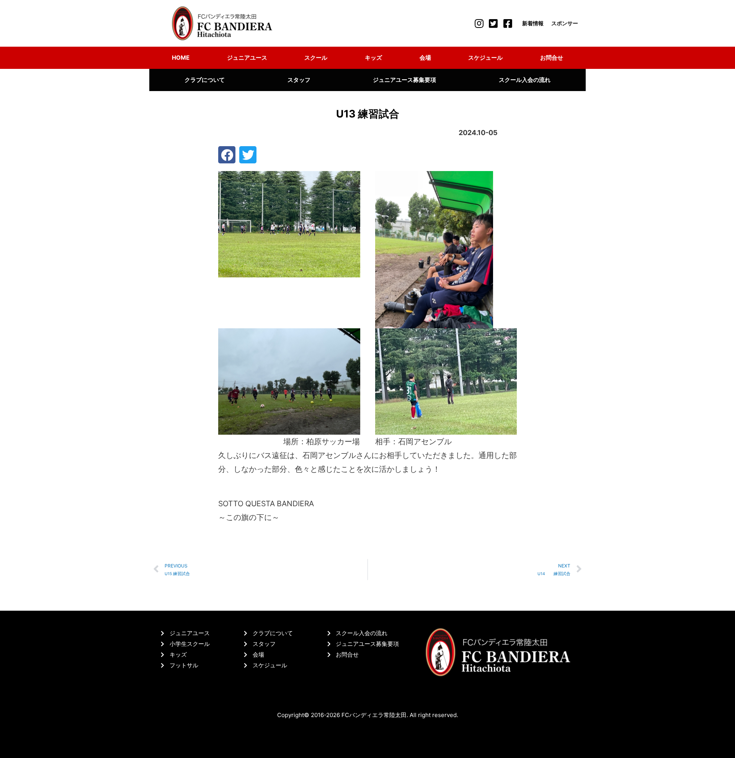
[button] (226, 154)
